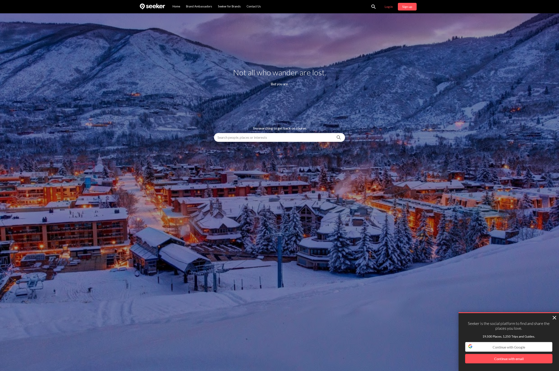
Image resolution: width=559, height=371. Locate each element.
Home (176, 6)
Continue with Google (509, 347)
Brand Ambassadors (199, 6)
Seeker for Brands (229, 6)
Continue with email (509, 359)
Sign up (407, 7)
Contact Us (254, 6)
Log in (389, 7)
